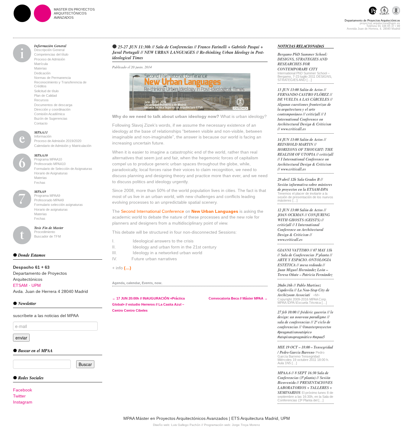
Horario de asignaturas (51, 209)
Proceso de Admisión (49, 59)
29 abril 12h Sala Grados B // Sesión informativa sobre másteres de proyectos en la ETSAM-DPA (305, 184)
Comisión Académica (49, 114)
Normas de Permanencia (52, 77)
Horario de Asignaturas (51, 173)
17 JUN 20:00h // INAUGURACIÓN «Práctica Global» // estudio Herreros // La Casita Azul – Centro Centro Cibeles (148, 304)
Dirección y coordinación (52, 109)
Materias (40, 68)
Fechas (39, 182)
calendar (133, 283)
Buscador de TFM (47, 236)
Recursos (41, 100)
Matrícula (41, 64)
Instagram (22, 402)
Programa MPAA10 (48, 159)
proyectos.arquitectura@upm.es (380, 23)
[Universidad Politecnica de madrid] (396, 11)
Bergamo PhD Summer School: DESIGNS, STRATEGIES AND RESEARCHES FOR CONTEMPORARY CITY (302, 61)
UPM (36, 285)
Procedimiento (44, 232)
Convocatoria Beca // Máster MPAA (238, 298)
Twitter (19, 396)
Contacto (40, 123)
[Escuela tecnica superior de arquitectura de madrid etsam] (385, 11)
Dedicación (42, 73)
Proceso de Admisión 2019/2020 (57, 141)
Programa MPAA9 (47, 195)
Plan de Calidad (45, 95)
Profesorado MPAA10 (50, 164)
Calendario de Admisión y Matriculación (62, 146)
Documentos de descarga (53, 105)
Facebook (22, 389)
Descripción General (49, 50)
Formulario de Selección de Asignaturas (63, 168)
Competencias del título (51, 54)
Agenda (118, 283)
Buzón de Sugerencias (50, 118)
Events (147, 283)
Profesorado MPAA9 (49, 200)
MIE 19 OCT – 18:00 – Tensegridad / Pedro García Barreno (305, 349)
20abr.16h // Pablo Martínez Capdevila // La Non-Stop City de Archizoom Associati (304, 290)
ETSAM (20, 285)
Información (42, 136)
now (157, 283)
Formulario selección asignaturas (58, 204)
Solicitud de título (46, 91)
